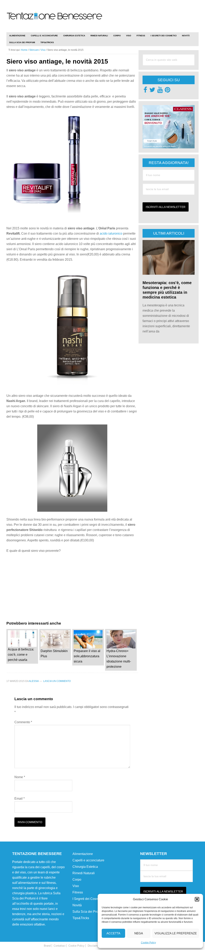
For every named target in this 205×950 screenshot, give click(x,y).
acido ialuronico (111, 233)
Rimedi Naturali (83, 873)
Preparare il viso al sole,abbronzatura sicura (87, 656)
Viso (75, 886)
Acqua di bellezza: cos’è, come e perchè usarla (21, 654)
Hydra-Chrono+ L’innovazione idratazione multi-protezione (119, 658)
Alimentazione (82, 854)
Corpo (76, 879)
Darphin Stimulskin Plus (54, 653)
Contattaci (59, 945)
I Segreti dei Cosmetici (88, 898)
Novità (77, 905)
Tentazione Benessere (54, 20)
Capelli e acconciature (88, 860)
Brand (47, 945)
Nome (19, 777)
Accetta (113, 933)
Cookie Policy (148, 942)
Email (19, 798)
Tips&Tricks (80, 918)
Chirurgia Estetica (85, 866)
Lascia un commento (57, 681)
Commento (23, 722)
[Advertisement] (152, 14)
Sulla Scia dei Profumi (88, 911)
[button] (197, 899)
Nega (138, 933)
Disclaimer (94, 945)
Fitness (77, 892)
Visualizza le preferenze (176, 933)
